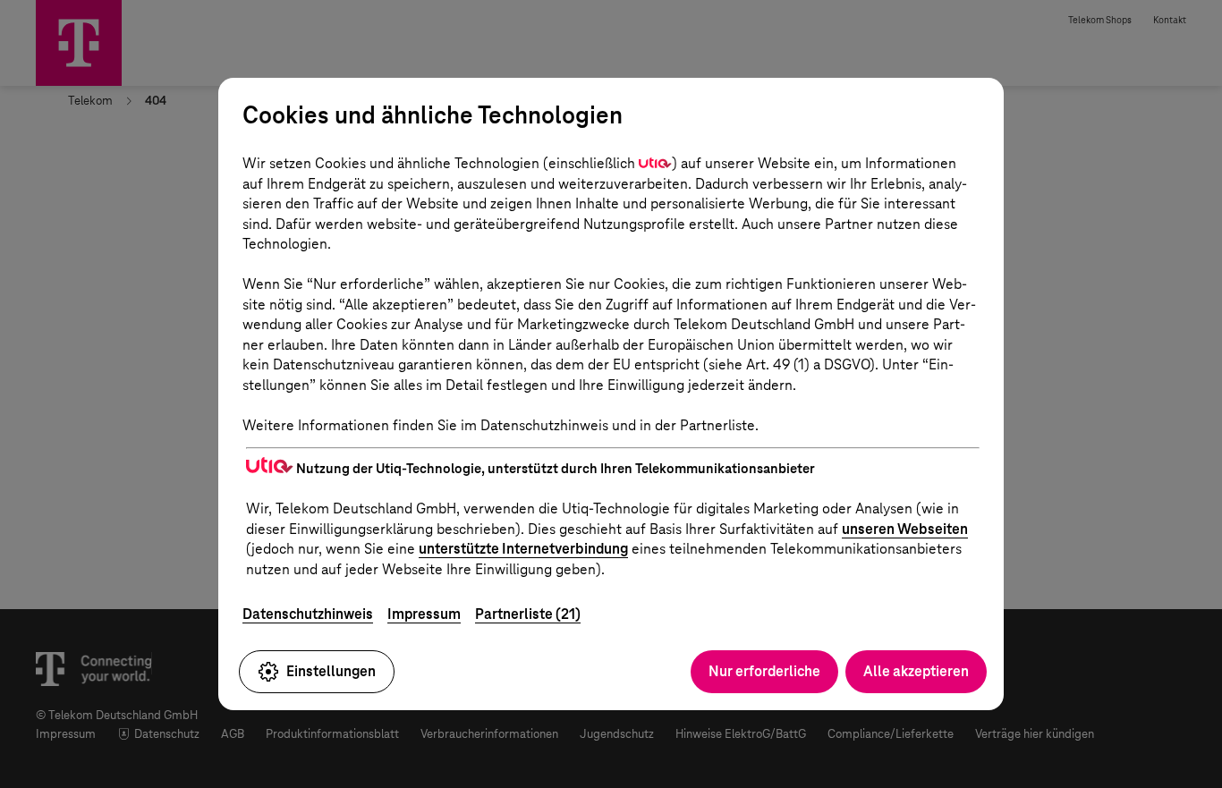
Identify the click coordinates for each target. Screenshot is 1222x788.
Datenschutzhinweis (307, 614)
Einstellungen (331, 671)
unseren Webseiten (905, 529)
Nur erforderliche (764, 671)
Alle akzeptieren (916, 671)
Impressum (424, 614)
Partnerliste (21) (528, 614)
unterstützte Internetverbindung (523, 548)
